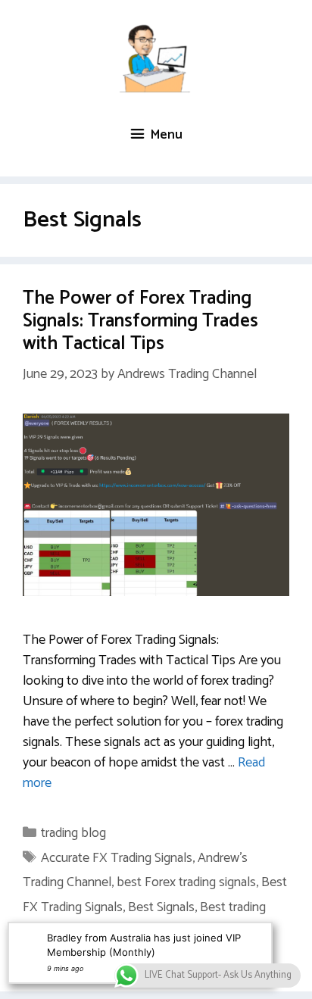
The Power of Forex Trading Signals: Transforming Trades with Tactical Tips (140, 321)
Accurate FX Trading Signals (116, 858)
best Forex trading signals (186, 882)
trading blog (73, 833)
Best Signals (161, 907)
